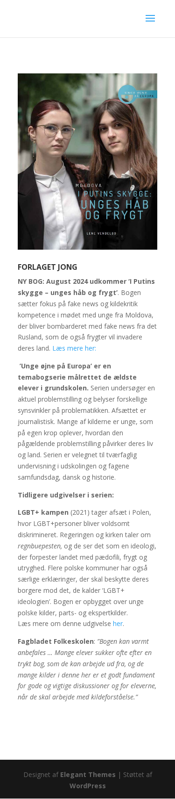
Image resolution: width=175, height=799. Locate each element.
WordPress (88, 785)
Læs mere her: (75, 348)
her (118, 623)
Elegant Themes (88, 774)
